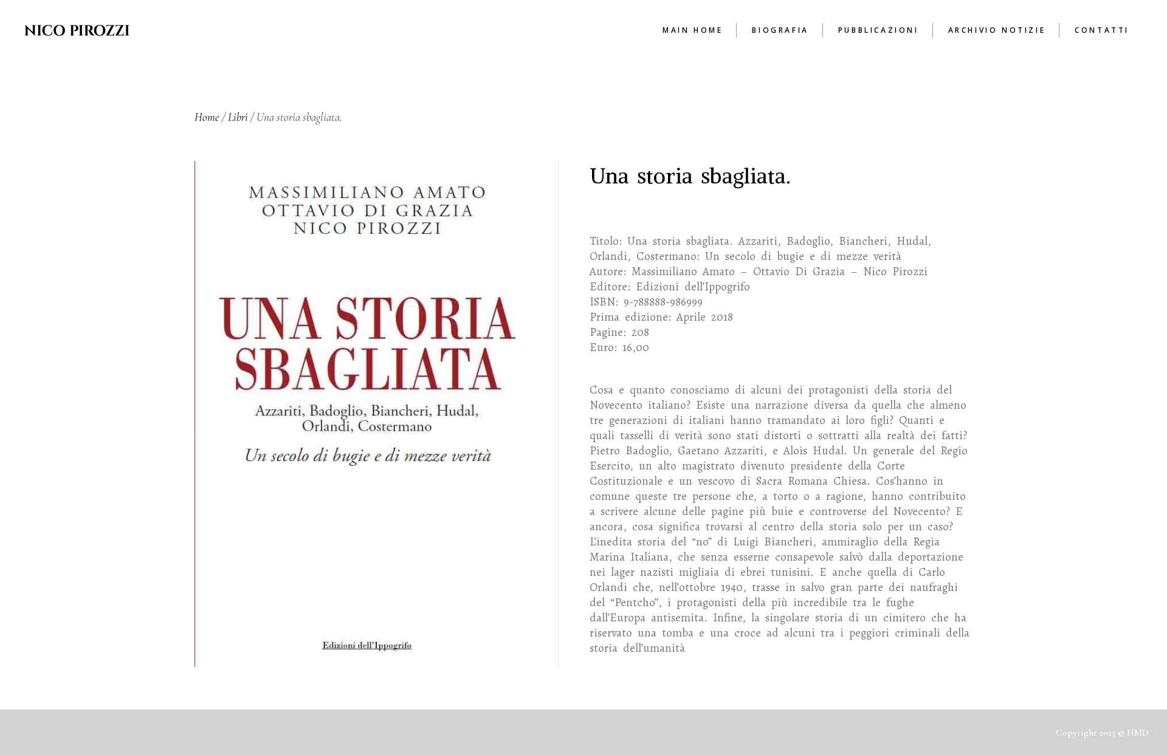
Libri (238, 117)
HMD (1138, 732)
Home (206, 117)
